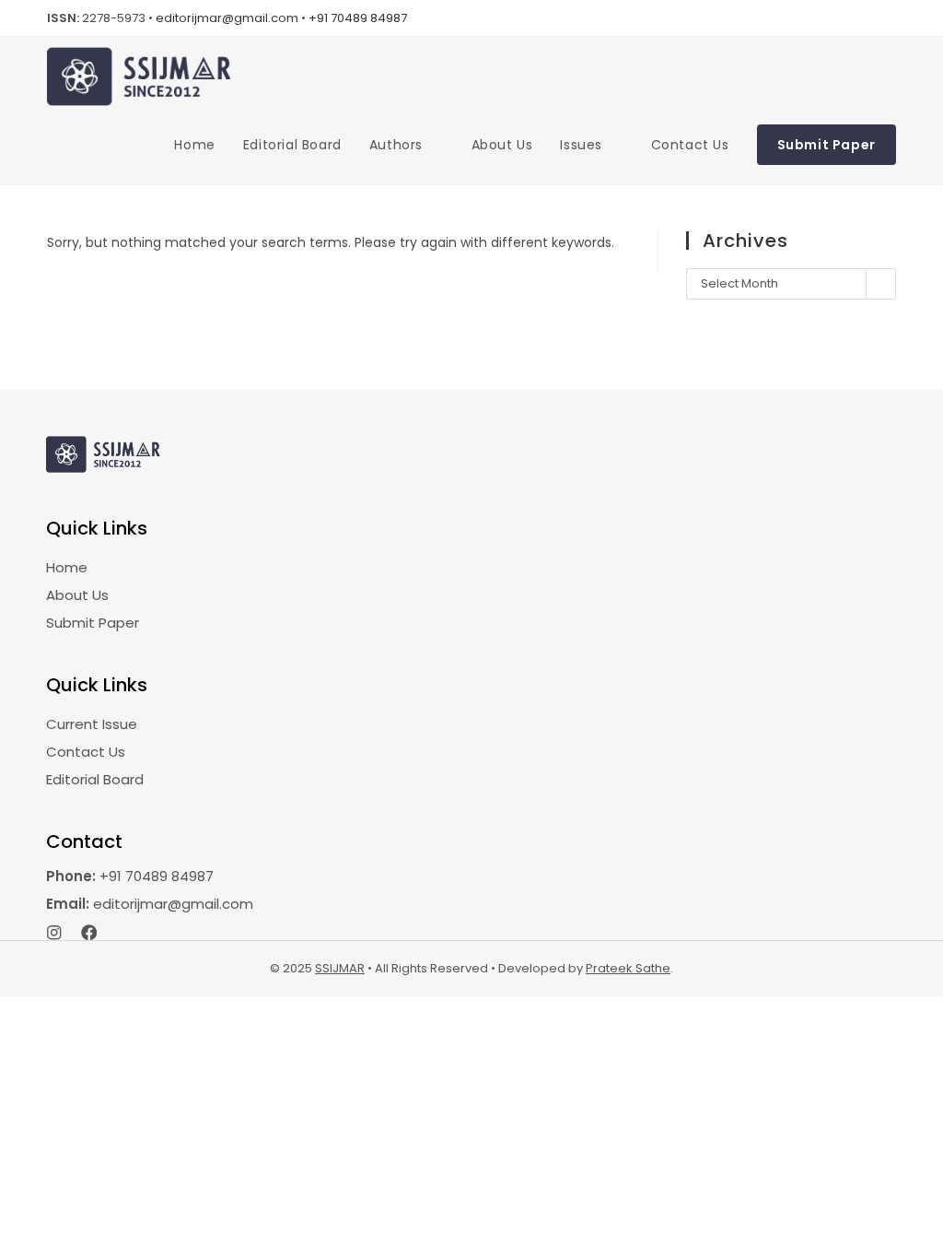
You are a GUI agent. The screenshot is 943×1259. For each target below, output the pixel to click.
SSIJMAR (340, 968)
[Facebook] (89, 932)
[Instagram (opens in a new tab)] (887, 18)
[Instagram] (54, 932)
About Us (77, 595)
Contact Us (85, 751)
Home (66, 567)
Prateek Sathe (628, 968)
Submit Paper (92, 622)
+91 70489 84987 (358, 18)
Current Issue (91, 724)
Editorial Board (95, 779)
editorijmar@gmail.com (227, 18)
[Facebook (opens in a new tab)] (865, 18)
